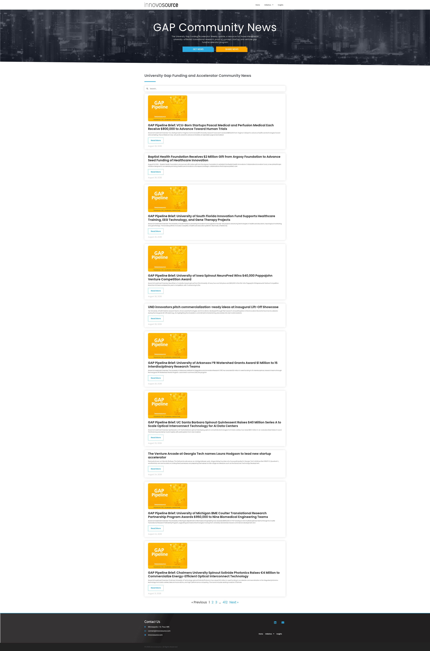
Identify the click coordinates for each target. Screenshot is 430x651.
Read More (156, 140)
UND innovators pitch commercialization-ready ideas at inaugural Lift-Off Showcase (213, 307)
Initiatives (267, 5)
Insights (280, 5)
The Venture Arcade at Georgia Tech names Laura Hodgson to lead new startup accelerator (209, 455)
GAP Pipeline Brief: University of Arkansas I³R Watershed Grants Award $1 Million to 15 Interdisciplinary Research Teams (212, 364)
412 (225, 602)
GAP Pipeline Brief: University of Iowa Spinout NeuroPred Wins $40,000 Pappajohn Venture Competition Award (210, 277)
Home (258, 5)
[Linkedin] (275, 622)
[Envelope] (283, 622)
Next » (234, 602)
